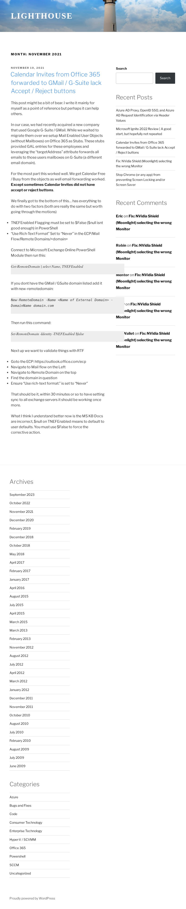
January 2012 (19, 690)
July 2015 (16, 605)
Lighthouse (42, 15)
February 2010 (20, 740)
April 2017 (17, 562)
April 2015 (17, 613)
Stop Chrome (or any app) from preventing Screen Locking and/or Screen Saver (140, 180)
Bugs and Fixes (20, 805)
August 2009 (19, 749)
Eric (119, 216)
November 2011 (21, 707)
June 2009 (17, 766)
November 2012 (21, 647)
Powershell (17, 856)
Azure (14, 797)
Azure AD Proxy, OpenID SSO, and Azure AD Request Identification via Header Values (145, 115)
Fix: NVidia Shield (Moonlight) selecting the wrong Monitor (144, 222)
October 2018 (20, 545)
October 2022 (20, 503)
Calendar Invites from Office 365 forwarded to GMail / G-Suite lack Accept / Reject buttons (55, 82)
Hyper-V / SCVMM (23, 839)
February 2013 (20, 639)
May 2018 (17, 554)
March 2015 (18, 622)
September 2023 (22, 494)
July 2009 (17, 757)
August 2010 (19, 723)
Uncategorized (20, 873)
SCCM (14, 865)
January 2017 (19, 579)
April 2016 (17, 588)
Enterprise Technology (26, 831)
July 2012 (16, 664)
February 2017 (20, 571)
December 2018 (21, 537)
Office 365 (18, 848)
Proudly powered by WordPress (32, 898)
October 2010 (20, 715)
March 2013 (18, 630)
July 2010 (17, 732)
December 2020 (22, 520)
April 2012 (17, 673)
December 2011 (21, 698)
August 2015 (19, 596)
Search (121, 68)
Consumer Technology (26, 822)
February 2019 (20, 528)
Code (13, 814)
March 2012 (18, 681)
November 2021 (21, 511)
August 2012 (19, 656)
